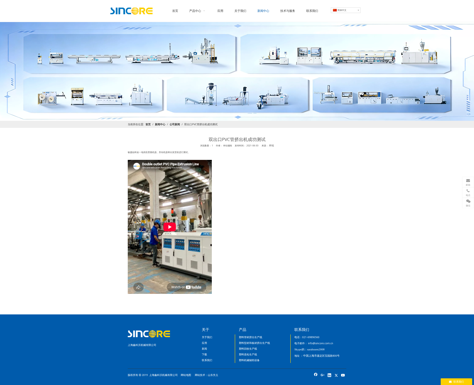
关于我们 (207, 337)
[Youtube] (343, 376)
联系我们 (207, 360)
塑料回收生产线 (248, 348)
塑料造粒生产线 (248, 354)
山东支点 (213, 375)
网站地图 (186, 375)
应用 (204, 343)
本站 (271, 145)
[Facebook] (316, 376)
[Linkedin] (329, 376)
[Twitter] (336, 376)
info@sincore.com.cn (320, 343)
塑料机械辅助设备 (249, 360)
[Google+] (323, 376)
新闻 (204, 348)
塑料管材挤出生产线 (250, 337)
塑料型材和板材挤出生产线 (254, 343)
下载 (204, 354)
